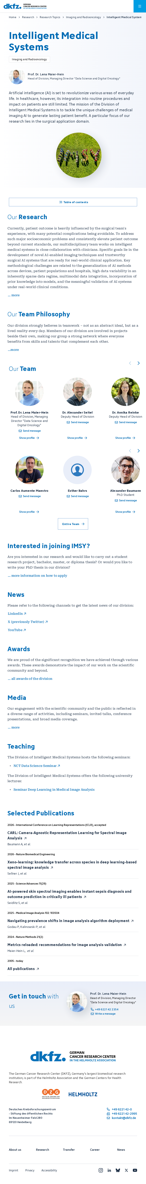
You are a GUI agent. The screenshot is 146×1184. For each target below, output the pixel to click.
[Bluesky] (118, 1170)
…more (13, 350)
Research (42, 1149)
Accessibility (49, 1170)
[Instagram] (101, 1170)
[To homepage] (25, 6)
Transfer (69, 1149)
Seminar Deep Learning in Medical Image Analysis (54, 789)
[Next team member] (138, 363)
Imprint (13, 1170)
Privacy (29, 1170)
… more (14, 295)
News (121, 1149)
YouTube (15, 630)
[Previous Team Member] (130, 363)
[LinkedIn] (109, 1170)
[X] (126, 1170)
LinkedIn (15, 613)
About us (15, 1149)
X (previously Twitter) (26, 622)
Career (95, 1149)
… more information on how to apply (37, 575)
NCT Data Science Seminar (35, 766)
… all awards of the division (30, 679)
